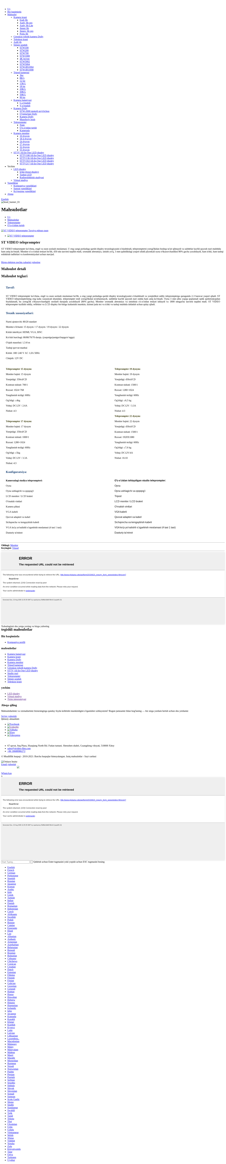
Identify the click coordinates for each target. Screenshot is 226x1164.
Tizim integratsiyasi (16, 699)
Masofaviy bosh (27, 119)
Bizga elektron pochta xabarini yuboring (20, 262)
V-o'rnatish (25, 105)
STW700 (24, 53)
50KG (23, 94)
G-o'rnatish (25, 103)
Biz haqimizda (14, 11)
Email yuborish (8, 764)
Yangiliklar (12, 183)
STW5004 (25, 64)
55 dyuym (25, 150)
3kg (21, 75)
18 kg (22, 86)
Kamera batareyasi (23, 100)
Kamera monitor (21, 133)
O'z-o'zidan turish (28, 127)
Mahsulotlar (13, 219)
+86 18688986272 (16, 751)
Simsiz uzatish (20, 45)
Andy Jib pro (26, 22)
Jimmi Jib (24, 28)
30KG (23, 92)
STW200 (24, 50)
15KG (23, 83)
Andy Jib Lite (26, 25)
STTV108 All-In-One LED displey (37, 155)
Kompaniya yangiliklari (25, 185)
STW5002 (25, 61)
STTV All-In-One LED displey (29, 152)
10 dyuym (25, 136)
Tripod (15, 548)
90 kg (22, 97)
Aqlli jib (18, 42)
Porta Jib (24, 34)
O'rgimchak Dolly (28, 114)
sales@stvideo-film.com (19, 748)
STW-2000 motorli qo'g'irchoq (34, 111)
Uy (8, 9)
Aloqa (10, 194)
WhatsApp (6, 773)
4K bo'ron (25, 58)
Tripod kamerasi (21, 72)
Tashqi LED (26, 174)
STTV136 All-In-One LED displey (37, 158)
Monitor (14, 545)
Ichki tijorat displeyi (29, 172)
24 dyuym (25, 141)
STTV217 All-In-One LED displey (37, 163)
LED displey (20, 169)
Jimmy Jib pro (26, 31)
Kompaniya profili (16, 642)
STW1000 (25, 56)
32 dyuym (25, 147)
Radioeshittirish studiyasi (32, 177)
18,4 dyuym (25, 138)
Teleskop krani (21, 39)
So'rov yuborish (9, 716)
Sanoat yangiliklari (23, 188)
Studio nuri (12, 673)
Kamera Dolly (20, 108)
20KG (23, 89)
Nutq (22, 125)
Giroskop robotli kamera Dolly (28, 36)
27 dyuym (25, 144)
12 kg (22, 80)
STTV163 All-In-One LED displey (37, 161)
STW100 (24, 47)
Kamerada (25, 130)
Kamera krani (20, 17)
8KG (22, 78)
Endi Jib (24, 20)
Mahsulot (11, 14)
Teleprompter (20, 122)
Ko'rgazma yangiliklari (25, 191)
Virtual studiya (21, 180)
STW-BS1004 (27, 67)
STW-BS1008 (27, 69)
